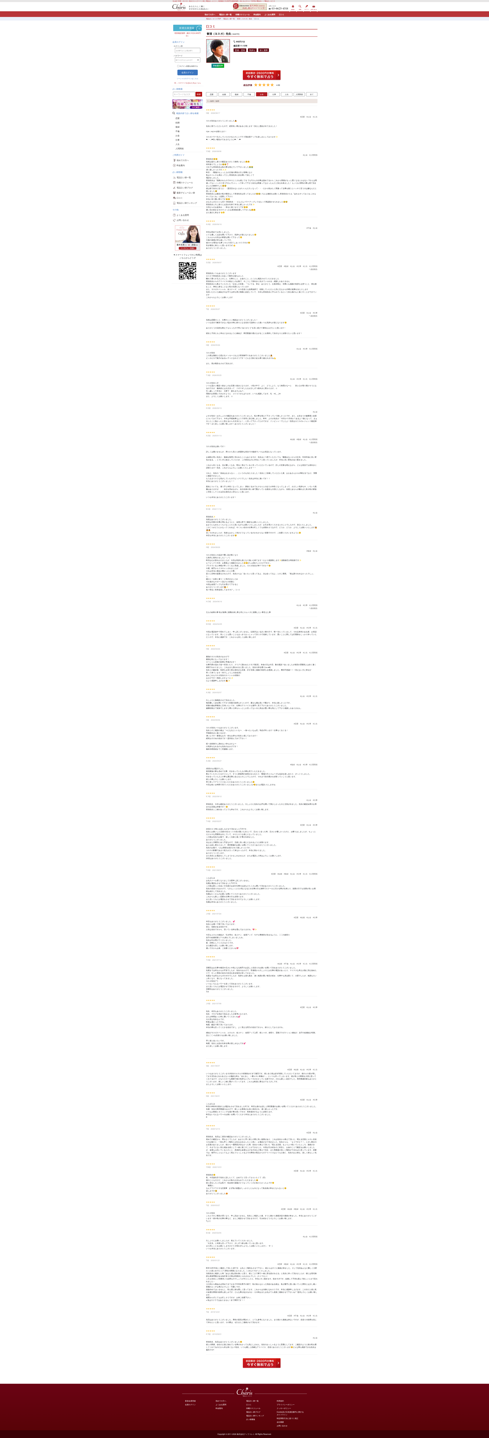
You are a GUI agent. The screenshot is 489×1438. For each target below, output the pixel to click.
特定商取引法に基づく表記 (287, 1418)
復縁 (177, 126)
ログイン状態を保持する (189, 66)
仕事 (177, 139)
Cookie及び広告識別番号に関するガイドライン (290, 1413)
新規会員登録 (190, 1401)
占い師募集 (250, 1419)
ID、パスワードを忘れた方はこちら (187, 83)
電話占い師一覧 (225, 14)
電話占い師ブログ (185, 187)
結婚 (177, 122)
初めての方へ (210, 14)
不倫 (177, 131)
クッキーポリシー (284, 1408)
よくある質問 (269, 14)
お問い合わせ (314, 7)
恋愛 (177, 118)
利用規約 (280, 1401)
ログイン (307, 7)
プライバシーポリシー (286, 1404)
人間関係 (179, 148)
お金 (177, 135)
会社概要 (280, 1422)
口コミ (281, 14)
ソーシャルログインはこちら (187, 78)
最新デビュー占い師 (186, 192)
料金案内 (257, 14)
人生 (177, 144)
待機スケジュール (242, 14)
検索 (300, 7)
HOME (293, 7)
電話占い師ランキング (187, 202)
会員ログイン (190, 1404)
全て (312, 94)
